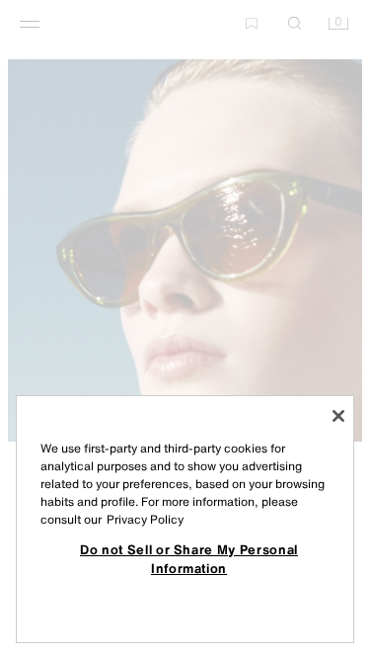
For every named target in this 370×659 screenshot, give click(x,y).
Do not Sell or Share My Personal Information (189, 558)
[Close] (338, 416)
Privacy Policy (145, 519)
